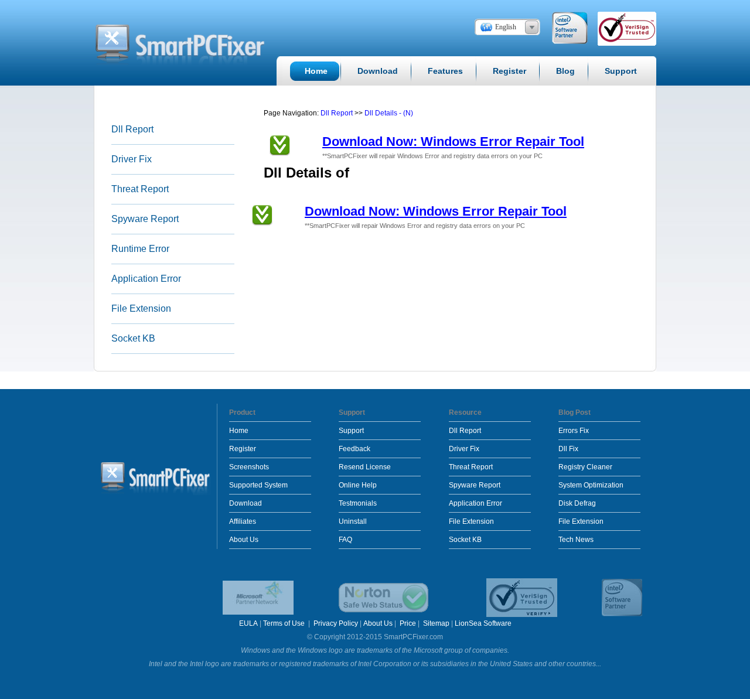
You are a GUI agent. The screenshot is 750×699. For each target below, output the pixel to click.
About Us (243, 540)
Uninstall (353, 521)
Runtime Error (140, 249)
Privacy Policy (335, 623)
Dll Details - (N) (388, 113)
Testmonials (358, 503)
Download (245, 503)
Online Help (358, 485)
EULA (248, 623)
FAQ (345, 540)
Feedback (354, 449)
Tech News (576, 540)
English (505, 27)
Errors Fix (573, 431)
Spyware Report (145, 219)
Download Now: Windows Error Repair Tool (453, 141)
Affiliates (242, 521)
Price (408, 623)
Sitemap (436, 623)
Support (351, 431)
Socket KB (133, 338)
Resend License (365, 467)
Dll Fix (568, 449)
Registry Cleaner (585, 467)
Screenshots (249, 467)
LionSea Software (483, 623)
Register (242, 449)
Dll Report (132, 129)
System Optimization (590, 485)
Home (238, 431)
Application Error (146, 279)
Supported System (258, 485)
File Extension (141, 308)
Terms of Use (284, 623)
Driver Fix (131, 159)
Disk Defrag (577, 503)
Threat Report (140, 189)
